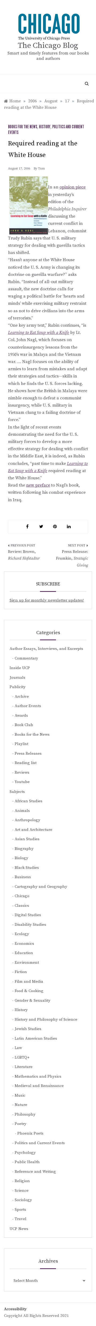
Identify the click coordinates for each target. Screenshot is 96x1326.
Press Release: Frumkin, (72, 558)
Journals (17, 677)
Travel (20, 1218)
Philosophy (25, 1114)
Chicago (22, 896)
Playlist (21, 743)
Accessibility (15, 1309)
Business (23, 877)
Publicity (18, 686)
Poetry (20, 1123)
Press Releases (28, 753)
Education (24, 952)
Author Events (28, 705)
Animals (22, 810)
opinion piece (72, 187)
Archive (22, 696)
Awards (21, 715)
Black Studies (27, 867)
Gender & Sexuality (32, 1000)
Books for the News (22, 127)
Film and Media (29, 981)
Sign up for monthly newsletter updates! (47, 600)
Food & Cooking (29, 990)
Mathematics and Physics (38, 1076)
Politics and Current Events (40, 1143)
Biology (21, 858)
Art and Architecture (33, 829)
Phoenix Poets (30, 1133)
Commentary (26, 658)
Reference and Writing (35, 1171)
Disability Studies (30, 924)
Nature (21, 1104)
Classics (22, 905)
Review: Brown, (24, 555)
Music (20, 1095)
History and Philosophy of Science (46, 1019)
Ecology (22, 933)
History (44, 127)
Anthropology (27, 820)
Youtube (22, 781)
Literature (24, 1066)
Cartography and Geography (41, 886)
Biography (24, 848)
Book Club (24, 724)
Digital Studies (28, 915)
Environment (27, 962)
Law (18, 1047)
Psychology (25, 1152)
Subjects (17, 791)
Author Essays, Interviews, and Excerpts (46, 648)
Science (22, 1190)
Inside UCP (20, 667)
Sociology (23, 1199)
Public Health (27, 1162)
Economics (24, 943)
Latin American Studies (36, 1038)
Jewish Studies (28, 1028)
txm (41, 169)
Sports (20, 1209)
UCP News (19, 1228)
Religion (22, 1181)
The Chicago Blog (48, 46)
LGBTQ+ (22, 1057)
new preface (38, 485)
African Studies (28, 801)
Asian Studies (27, 839)
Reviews (22, 772)
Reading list (26, 762)
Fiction (21, 971)
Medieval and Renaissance (39, 1085)
